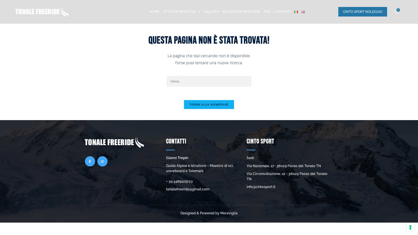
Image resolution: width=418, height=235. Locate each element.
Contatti (282, 12)
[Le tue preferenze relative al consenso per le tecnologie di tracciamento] (410, 227)
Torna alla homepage (209, 104)
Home (154, 12)
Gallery (211, 12)
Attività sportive (179, 12)
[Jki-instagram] (102, 161)
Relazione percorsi (241, 12)
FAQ (267, 12)
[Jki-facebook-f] (90, 161)
